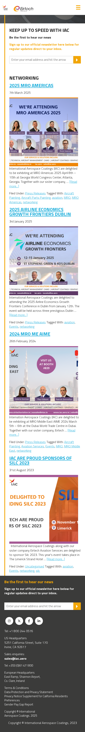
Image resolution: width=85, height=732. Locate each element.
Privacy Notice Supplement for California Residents (36, 696)
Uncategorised (34, 566)
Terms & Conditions (16, 688)
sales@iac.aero (15, 658)
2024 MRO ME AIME (29, 333)
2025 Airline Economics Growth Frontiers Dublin (40, 212)
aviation (57, 197)
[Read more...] (18, 315)
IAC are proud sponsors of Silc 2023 (40, 460)
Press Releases (35, 193)
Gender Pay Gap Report (18, 704)
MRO (67, 197)
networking (30, 202)
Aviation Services (32, 446)
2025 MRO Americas (31, 85)
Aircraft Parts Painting (36, 197)
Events (13, 326)
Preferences (12, 700)
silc (38, 570)
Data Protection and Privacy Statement (28, 692)
